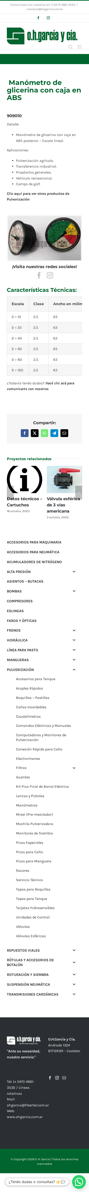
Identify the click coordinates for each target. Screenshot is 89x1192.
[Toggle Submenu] (74, 565)
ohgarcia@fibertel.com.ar (28, 1099)
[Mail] (64, 1071)
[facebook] (39, 275)
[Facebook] (50, 1071)
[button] (10, 490)
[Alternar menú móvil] (79, 46)
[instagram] (50, 275)
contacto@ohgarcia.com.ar (44, 9)
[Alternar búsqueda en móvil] (70, 46)
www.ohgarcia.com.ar (25, 1110)
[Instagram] (57, 1071)
